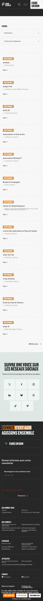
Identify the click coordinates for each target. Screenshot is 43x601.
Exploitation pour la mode (11, 528)
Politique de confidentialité (27, 587)
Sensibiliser (6, 549)
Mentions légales (8, 586)
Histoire (25, 510)
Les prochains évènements (11, 564)
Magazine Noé (27, 564)
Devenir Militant (8, 547)
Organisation (7, 512)
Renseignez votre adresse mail (17, 471)
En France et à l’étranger (31, 512)
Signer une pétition (29, 549)
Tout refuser (21, 595)
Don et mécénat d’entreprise (27, 544)
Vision (4, 510)
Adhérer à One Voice (29, 547)
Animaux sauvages (28, 528)
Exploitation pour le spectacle (9, 525)
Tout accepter (9, 595)
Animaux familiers (8, 530)
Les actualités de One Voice (10, 562)
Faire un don (6, 543)
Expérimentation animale (31, 524)
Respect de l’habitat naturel (29, 531)
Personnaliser (35, 595)
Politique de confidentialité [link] (21, 599)
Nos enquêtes (27, 561)
